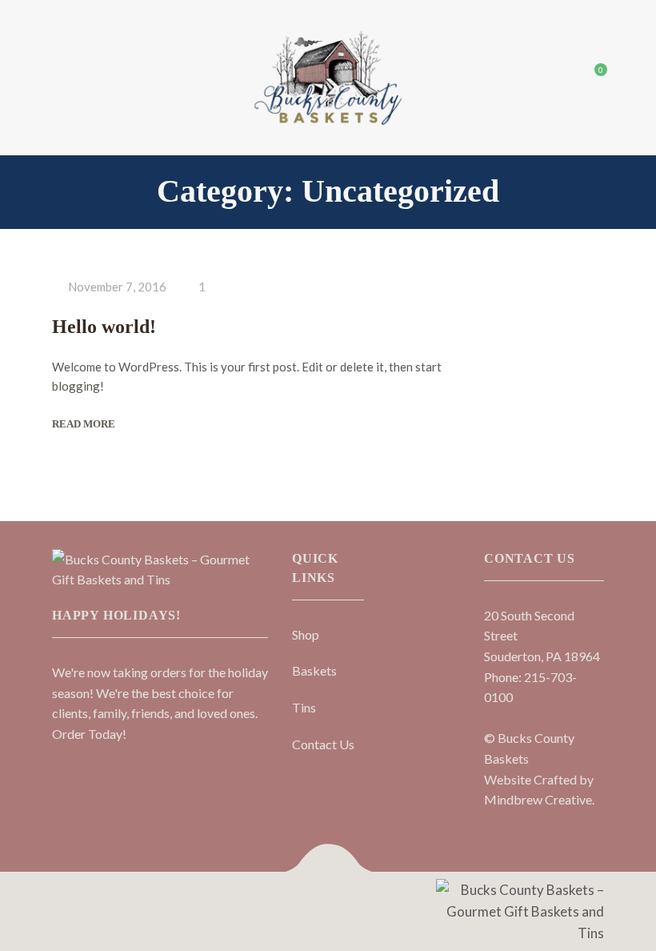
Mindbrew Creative (538, 799)
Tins (304, 707)
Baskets (314, 670)
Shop (305, 634)
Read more (83, 424)
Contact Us (323, 744)
